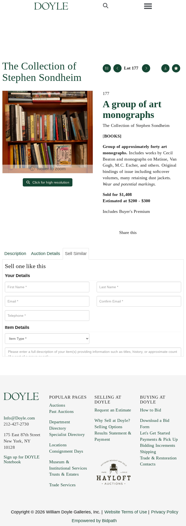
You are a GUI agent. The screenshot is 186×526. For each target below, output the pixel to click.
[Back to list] (107, 68)
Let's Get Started (155, 433)
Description (15, 253)
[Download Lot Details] (165, 68)
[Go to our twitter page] (18, 491)
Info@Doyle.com (19, 418)
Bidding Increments (157, 445)
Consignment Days (66, 451)
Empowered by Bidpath (94, 520)
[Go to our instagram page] (175, 232)
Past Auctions (61, 411)
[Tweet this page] (155, 232)
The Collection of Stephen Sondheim (41, 71)
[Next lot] (146, 68)
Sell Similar (76, 253)
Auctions (57, 405)
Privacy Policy (164, 512)
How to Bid (150, 410)
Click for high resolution (50, 182)
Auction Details (45, 253)
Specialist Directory (67, 434)
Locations (58, 444)
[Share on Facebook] (144, 232)
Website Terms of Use (125, 512)
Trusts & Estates (64, 474)
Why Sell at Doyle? (112, 420)
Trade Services (62, 484)
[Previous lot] (117, 68)
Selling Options (108, 426)
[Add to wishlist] (176, 68)
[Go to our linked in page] (28, 491)
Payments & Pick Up (159, 439)
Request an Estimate (112, 410)
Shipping (148, 451)
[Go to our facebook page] (8, 491)
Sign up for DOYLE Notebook (21, 459)
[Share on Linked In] (165, 232)
